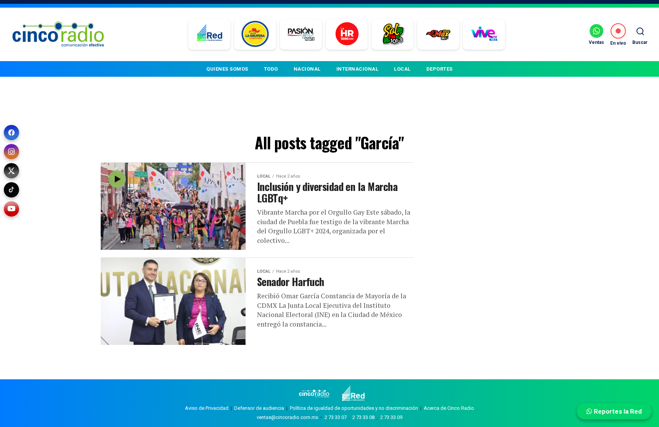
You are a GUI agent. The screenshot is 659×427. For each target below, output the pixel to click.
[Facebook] (11, 132)
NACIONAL (307, 69)
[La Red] (209, 34)
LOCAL (402, 69)
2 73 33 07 (336, 417)
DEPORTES (439, 69)
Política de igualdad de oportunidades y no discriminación (354, 408)
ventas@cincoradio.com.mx (287, 417)
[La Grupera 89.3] (255, 34)
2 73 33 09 (391, 417)
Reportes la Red (617, 411)
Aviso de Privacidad (206, 408)
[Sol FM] (392, 34)
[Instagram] (11, 151)
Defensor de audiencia (259, 408)
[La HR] (347, 34)
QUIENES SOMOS (227, 69)
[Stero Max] (438, 34)
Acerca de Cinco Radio (449, 408)
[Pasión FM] (301, 34)
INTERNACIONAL (357, 69)
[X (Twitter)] (11, 170)
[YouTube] (11, 209)
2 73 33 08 (363, 417)
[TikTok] (11, 189)
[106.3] (484, 34)
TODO (271, 69)
